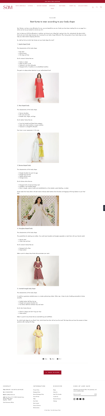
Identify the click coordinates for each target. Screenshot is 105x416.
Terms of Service (37, 405)
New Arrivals (21, 6)
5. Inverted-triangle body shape (26, 288)
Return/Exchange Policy (38, 394)
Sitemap (55, 401)
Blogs (54, 390)
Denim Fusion (42, 6)
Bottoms (62, 6)
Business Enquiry (57, 399)
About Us (55, 392)
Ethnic (31, 6)
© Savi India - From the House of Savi (52, 410)
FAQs (34, 399)
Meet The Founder (57, 394)
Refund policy (36, 407)
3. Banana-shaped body (24, 165)
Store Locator (36, 403)
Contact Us (55, 396)
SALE (52, 8)
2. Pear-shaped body (23, 105)
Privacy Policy (36, 390)
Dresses (52, 6)
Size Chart (35, 401)
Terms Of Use (36, 396)
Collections (83, 6)
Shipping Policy (36, 392)
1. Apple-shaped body (23, 44)
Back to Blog (53, 372)
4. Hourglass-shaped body (25, 228)
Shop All (72, 6)
